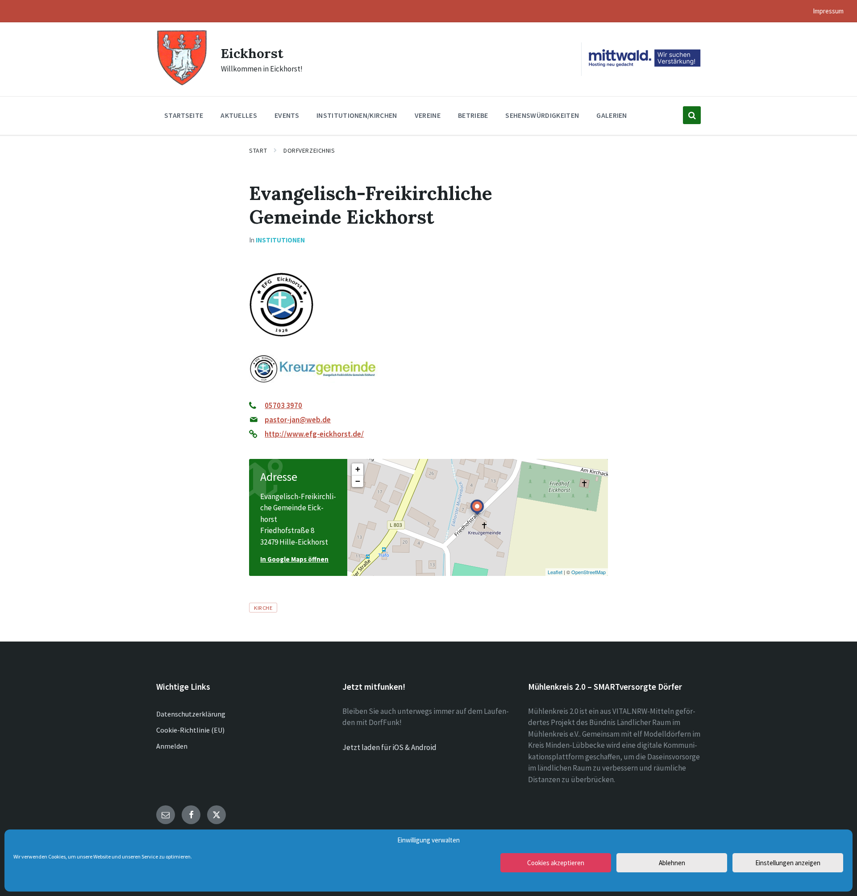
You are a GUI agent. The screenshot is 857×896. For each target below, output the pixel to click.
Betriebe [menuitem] (473, 115)
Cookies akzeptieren (555, 862)
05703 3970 (283, 405)
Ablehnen (672, 862)
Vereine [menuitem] (428, 115)
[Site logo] (182, 84)
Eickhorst (252, 53)
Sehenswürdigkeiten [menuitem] (542, 115)
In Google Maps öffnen (294, 559)
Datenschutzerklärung (190, 713)
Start (258, 150)
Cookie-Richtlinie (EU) (190, 729)
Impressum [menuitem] (828, 11)
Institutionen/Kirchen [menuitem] (356, 115)
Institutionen (280, 240)
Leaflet (555, 571)
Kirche (263, 607)
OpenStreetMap (588, 571)
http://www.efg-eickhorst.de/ (314, 434)
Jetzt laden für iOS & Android (389, 747)
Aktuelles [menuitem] (238, 115)
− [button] (357, 481)
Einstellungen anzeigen (787, 862)
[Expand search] (692, 115)
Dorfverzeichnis (309, 150)
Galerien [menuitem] (611, 115)
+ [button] (357, 469)
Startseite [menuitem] (183, 115)
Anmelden (171, 746)
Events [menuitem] (287, 115)
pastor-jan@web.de (298, 420)
